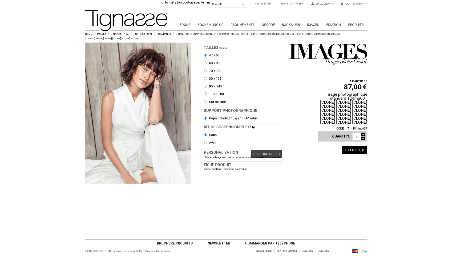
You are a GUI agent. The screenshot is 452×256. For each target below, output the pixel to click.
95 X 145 (215, 86)
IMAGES (101, 33)
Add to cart (354, 150)
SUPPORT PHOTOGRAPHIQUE (230, 110)
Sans (212, 135)
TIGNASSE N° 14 (120, 33)
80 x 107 (215, 78)
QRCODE (268, 24)
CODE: (340, 128)
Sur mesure (217, 101)
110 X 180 (216, 94)
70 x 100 (215, 70)
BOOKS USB (291, 24)
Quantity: (341, 136)
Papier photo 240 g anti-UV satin (232, 118)
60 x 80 (214, 63)
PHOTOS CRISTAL (143, 33)
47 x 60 (214, 55)
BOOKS (184, 24)
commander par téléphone (270, 243)
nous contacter (292, 3)
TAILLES (216, 47)
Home (88, 33)
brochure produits (175, 243)
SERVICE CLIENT (264, 251)
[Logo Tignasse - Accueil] (126, 21)
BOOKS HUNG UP (210, 24)
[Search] (243, 4)
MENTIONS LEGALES (287, 251)
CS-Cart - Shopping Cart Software (153, 250)
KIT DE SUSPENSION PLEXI (228, 127)
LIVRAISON (307, 251)
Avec (212, 142)
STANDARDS (164, 33)
